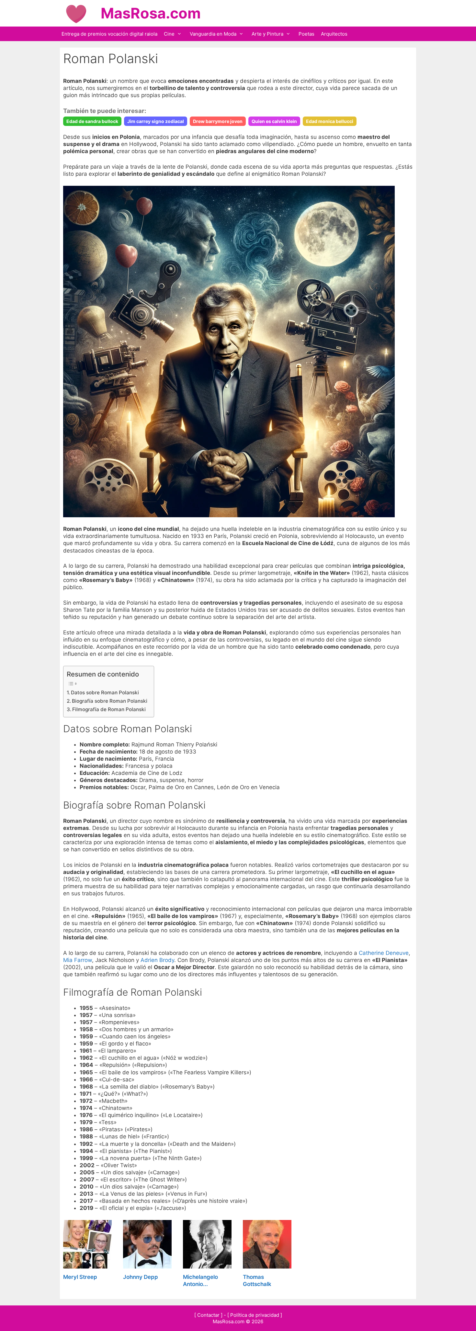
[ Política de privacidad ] (254, 1315)
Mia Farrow (77, 960)
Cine (169, 34)
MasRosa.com (151, 13)
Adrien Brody (157, 960)
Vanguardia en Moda (213, 34)
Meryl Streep (80, 1277)
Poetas (306, 34)
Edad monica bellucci (329, 121)
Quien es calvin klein (274, 121)
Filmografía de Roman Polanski (109, 709)
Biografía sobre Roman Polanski (109, 701)
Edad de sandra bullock (92, 121)
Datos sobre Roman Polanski (105, 692)
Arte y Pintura (267, 34)
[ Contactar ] (208, 1315)
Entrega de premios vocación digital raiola (109, 34)
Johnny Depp (140, 1277)
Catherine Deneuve (384, 953)
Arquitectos (334, 34)
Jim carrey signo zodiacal (155, 121)
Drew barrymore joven (218, 121)
